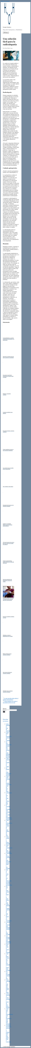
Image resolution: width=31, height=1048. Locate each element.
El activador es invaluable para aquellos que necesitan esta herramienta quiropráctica (9, 812)
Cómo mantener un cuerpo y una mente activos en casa (10, 702)
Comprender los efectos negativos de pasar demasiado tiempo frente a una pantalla (9, 861)
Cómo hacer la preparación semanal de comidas (8, 736)
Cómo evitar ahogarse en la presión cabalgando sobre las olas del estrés (8, 784)
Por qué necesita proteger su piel (8, 975)
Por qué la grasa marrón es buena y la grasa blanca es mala (7, 894)
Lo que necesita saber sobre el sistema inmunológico (10, 699)
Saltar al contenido (5, 1)
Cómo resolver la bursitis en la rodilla (8, 762)
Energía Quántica (7, 27)
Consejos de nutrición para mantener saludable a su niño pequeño (8, 928)
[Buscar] (4, 712)
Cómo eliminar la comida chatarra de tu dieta (8, 909)
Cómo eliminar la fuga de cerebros (8, 727)
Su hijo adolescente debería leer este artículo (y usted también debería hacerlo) (8, 749)
